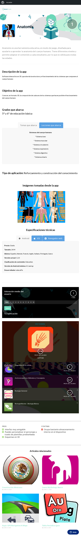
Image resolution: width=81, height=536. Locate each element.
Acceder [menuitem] (9, 2)
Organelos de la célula (23, 365)
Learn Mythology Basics (52, 487)
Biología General (21, 391)
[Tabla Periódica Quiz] (60, 522)
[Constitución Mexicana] (20, 483)
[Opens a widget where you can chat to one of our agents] (73, 532)
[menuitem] (2, 2)
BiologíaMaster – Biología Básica (27, 404)
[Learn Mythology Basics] (60, 483)
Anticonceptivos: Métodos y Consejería (30, 378)
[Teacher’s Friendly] (6, 10)
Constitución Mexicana (12, 487)
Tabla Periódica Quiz (51, 526)
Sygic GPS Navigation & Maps (14, 526)
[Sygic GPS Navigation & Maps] (20, 522)
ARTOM (40, 358)
